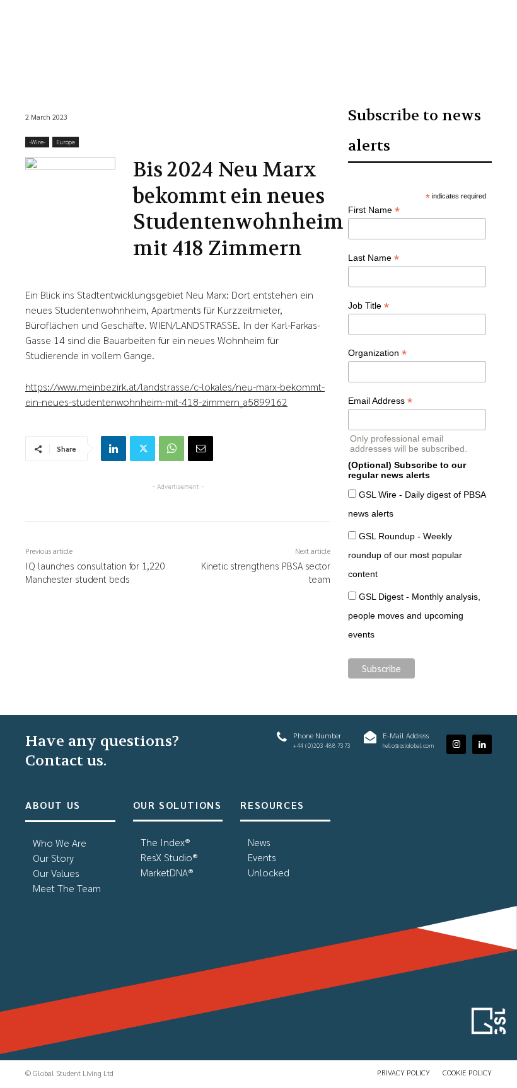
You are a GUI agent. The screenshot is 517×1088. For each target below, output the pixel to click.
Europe (65, 141)
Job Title (368, 306)
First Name (374, 210)
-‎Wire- (37, 141)
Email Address (380, 401)
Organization (377, 353)
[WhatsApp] (171, 448)
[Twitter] (142, 448)
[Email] (200, 448)
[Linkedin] (113, 448)
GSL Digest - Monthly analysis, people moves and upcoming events (414, 615)
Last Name (373, 258)
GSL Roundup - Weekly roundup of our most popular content (405, 555)
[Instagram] (456, 744)
